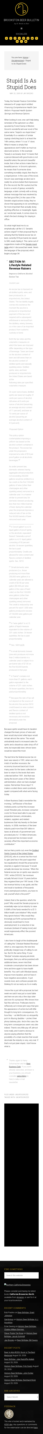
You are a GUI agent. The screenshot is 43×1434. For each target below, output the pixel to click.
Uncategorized (21, 1095)
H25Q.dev (8, 1424)
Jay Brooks (9, 1340)
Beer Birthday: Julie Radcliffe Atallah (19, 1359)
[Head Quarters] (9, 1418)
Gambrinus (8, 1319)
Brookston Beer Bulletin (21, 20)
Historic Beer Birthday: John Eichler (18, 1373)
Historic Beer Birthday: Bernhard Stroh (20, 1380)
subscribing (21, 1076)
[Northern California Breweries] (17, 1285)
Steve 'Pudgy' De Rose (13, 1333)
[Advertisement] (21, 1175)
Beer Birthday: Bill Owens (27, 1340)
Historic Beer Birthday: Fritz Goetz (18, 1366)
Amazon (20, 1297)
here (36, 1427)
